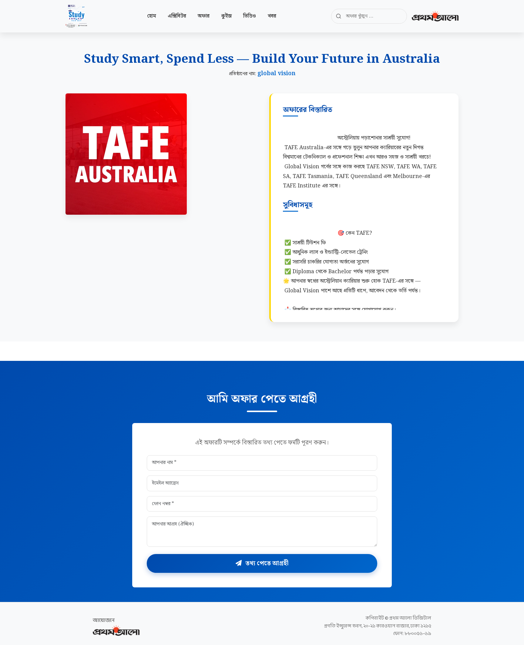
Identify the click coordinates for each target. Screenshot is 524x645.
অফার (204, 16)
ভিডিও (249, 16)
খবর (271, 16)
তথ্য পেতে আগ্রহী (266, 563)
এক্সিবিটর (177, 16)
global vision (276, 73)
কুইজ (226, 16)
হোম (151, 16)
